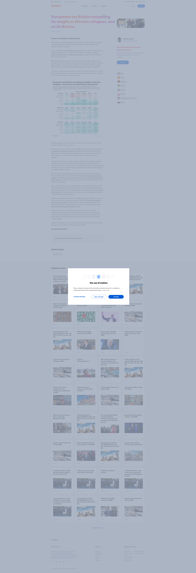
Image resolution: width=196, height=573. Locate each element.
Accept (116, 296)
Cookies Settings (79, 296)
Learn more (106, 290)
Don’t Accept (98, 296)
